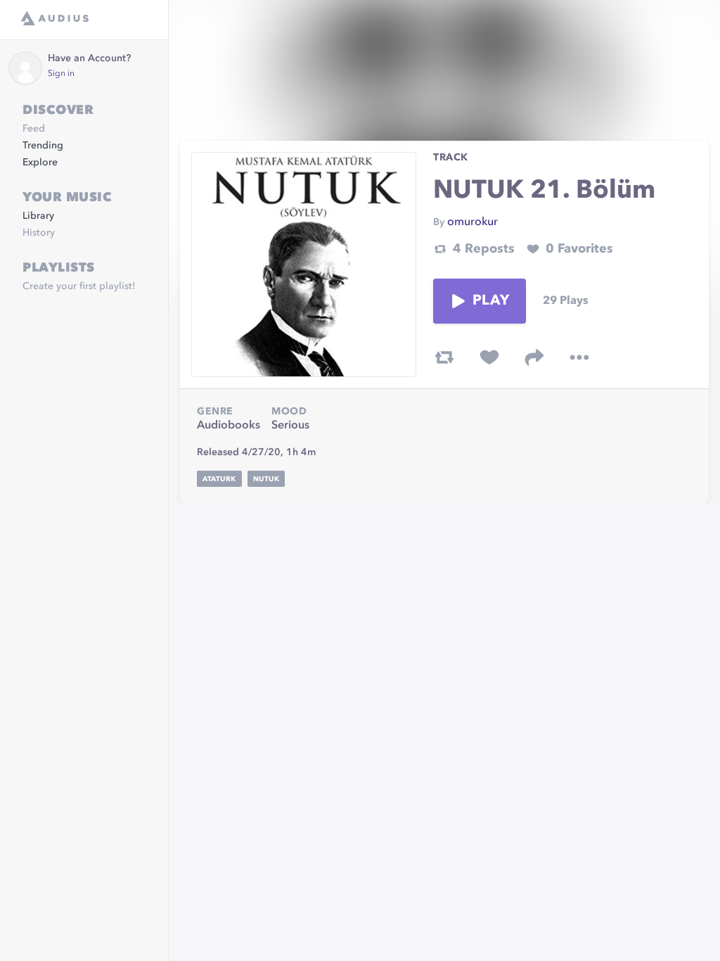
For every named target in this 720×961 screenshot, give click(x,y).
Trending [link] (42, 146)
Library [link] (38, 216)
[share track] (534, 357)
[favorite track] (489, 357)
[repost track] (444, 357)
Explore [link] (40, 162)
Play (490, 301)
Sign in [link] (61, 74)
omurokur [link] (472, 222)
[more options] (579, 357)
